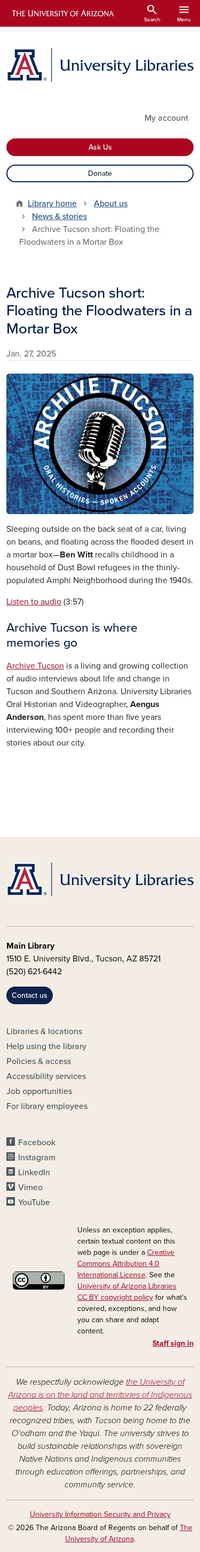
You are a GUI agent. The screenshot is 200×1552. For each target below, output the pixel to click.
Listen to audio (33, 601)
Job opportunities (39, 1091)
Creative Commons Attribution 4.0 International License (125, 1263)
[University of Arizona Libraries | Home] (100, 65)
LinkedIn (34, 1172)
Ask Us (100, 147)
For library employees (46, 1106)
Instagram (36, 1157)
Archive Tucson (35, 666)
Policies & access (38, 1061)
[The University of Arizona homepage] (62, 13)
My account (166, 118)
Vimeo (30, 1187)
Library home (52, 203)
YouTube (34, 1202)
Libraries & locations (44, 1031)
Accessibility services (46, 1076)
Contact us (29, 995)
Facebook (36, 1142)
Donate (100, 173)
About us (110, 203)
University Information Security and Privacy (100, 1514)
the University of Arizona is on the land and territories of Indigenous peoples (100, 1395)
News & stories (59, 216)
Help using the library (46, 1046)
